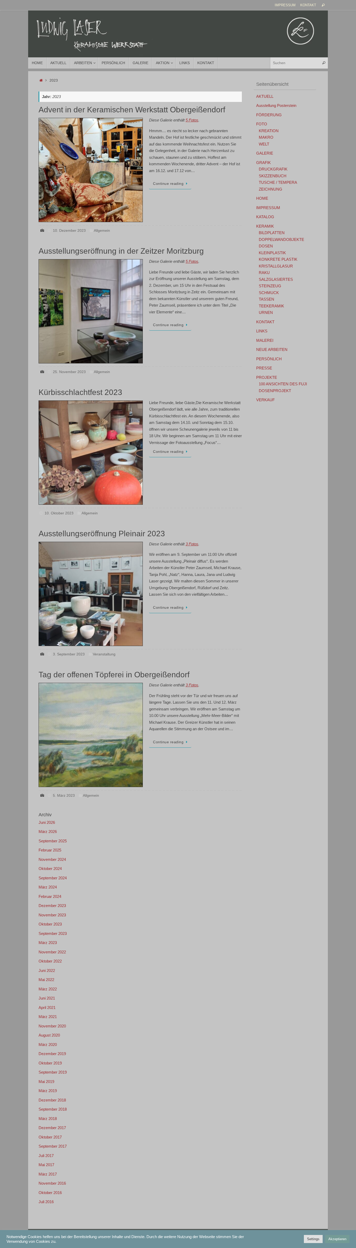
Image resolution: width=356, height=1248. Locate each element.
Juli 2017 (46, 1155)
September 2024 (53, 878)
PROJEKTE (266, 377)
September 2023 (53, 933)
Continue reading (168, 184)
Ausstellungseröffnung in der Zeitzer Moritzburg (121, 251)
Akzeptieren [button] (337, 1239)
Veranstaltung (104, 654)
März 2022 (48, 989)
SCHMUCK (269, 292)
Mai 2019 (46, 1081)
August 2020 (49, 1035)
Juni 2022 (47, 970)
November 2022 (52, 952)
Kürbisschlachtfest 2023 (80, 392)
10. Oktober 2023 (59, 513)
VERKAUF (265, 400)
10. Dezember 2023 (69, 231)
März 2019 (48, 1090)
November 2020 (52, 1026)
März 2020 (48, 1044)
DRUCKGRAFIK (273, 169)
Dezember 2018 (52, 1100)
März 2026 (48, 831)
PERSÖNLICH (269, 359)
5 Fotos (192, 120)
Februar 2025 (50, 850)
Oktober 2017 (50, 1137)
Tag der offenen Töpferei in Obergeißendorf (114, 674)
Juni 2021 (47, 998)
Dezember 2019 (52, 1053)
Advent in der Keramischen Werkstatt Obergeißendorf (132, 109)
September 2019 (53, 1072)
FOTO (261, 124)
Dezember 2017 (52, 1127)
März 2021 (48, 1016)
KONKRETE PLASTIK (278, 259)
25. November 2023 (69, 372)
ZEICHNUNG (270, 189)
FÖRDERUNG (269, 115)
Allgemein (102, 231)
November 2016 (52, 1183)
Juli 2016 (46, 1202)
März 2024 (48, 887)
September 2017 (53, 1146)
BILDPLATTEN (272, 232)
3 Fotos (192, 544)
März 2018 (48, 1118)
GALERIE (264, 153)
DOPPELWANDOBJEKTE (281, 239)
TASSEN (266, 299)
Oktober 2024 (50, 868)
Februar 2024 (50, 896)
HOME (262, 198)
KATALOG (265, 217)
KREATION (269, 131)
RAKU (264, 272)
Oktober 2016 (50, 1192)
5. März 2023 (64, 795)
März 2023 (48, 942)
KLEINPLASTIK (272, 253)
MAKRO (266, 137)
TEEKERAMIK (271, 306)
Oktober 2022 (50, 961)
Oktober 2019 (50, 1063)
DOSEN (266, 246)
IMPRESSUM (285, 5)
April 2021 (47, 1007)
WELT (264, 144)
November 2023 (52, 915)
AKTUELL (264, 96)
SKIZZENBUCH (272, 176)
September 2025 (53, 841)
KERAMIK (265, 226)
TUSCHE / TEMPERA (278, 182)
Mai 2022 (46, 979)
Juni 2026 (47, 822)
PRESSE (264, 368)
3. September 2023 (69, 654)
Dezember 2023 (52, 905)
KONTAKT (308, 5)
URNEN (266, 312)
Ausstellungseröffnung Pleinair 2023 (102, 533)
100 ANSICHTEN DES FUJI (283, 384)
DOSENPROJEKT (275, 390)
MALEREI (264, 340)
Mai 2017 (46, 1164)
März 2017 (48, 1174)
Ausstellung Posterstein (276, 105)
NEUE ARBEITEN (271, 349)
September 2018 (53, 1109)
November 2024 (52, 859)
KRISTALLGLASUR (276, 266)
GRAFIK (263, 162)
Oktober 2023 (50, 924)
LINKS (261, 331)
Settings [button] (313, 1239)
